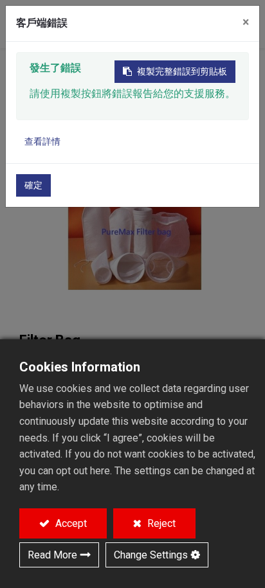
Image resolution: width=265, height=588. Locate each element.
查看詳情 (42, 141)
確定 (33, 185)
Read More (52, 555)
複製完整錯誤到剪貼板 (182, 71)
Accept (70, 523)
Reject (160, 523)
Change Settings (151, 555)
